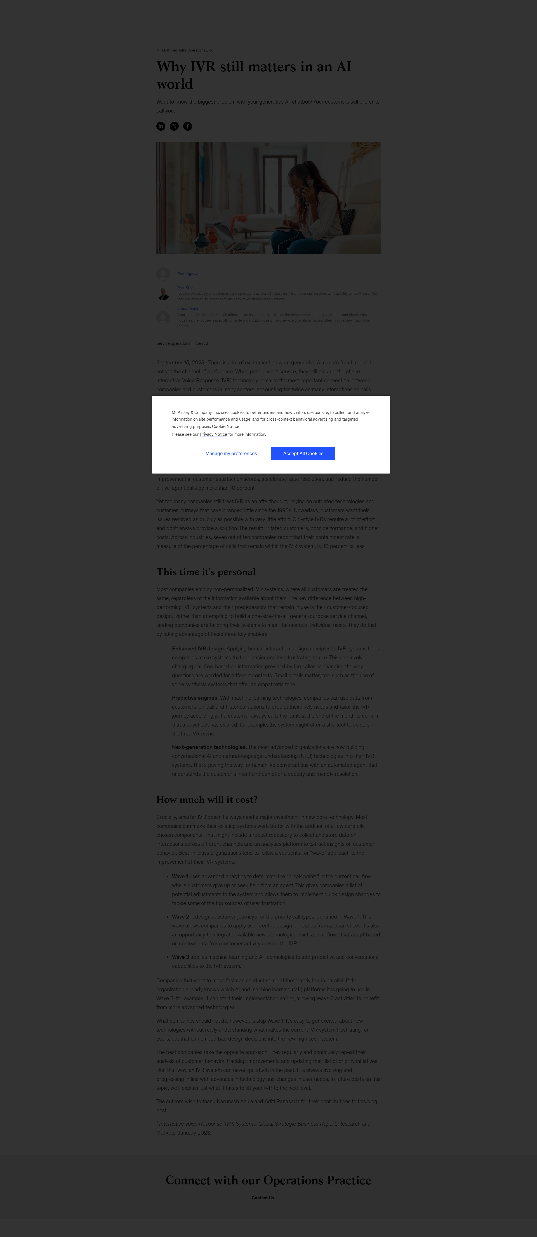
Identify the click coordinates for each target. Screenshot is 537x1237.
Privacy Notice (213, 434)
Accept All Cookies (303, 453)
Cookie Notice (225, 426)
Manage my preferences (231, 453)
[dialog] (271, 435)
